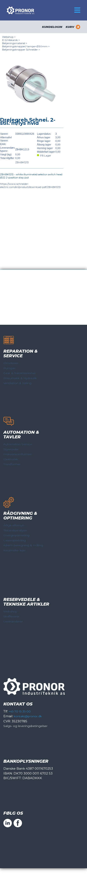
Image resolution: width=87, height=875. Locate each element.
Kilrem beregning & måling (23, 545)
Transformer (12, 464)
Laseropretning (14, 540)
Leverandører (13, 621)
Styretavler (11, 449)
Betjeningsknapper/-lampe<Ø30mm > (26, 46)
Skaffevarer (11, 616)
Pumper (9, 368)
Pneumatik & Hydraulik (20, 378)
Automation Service (17, 444)
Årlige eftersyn (13, 525)
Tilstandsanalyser (15, 530)
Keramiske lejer (14, 550)
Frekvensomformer (17, 454)
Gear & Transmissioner (19, 373)
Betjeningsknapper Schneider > (21, 49)
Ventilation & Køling (17, 383)
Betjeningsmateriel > (14, 43)
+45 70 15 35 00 (20, 711)
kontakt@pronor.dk (28, 716)
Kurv (72, 27)
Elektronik (10, 459)
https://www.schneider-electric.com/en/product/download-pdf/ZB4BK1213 (30, 185)
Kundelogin (52, 27)
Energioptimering (16, 535)
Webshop (10, 611)
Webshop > (9, 36)
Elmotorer (10, 363)
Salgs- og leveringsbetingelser (25, 726)
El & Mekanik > (11, 40)
